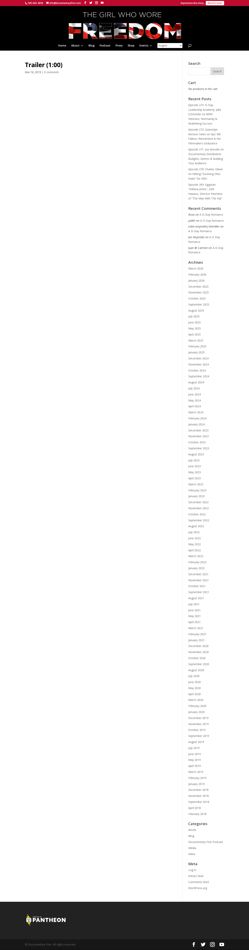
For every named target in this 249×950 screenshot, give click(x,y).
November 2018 (198, 796)
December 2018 (198, 790)
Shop (131, 45)
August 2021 (196, 598)
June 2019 (194, 754)
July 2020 (194, 676)
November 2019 (198, 724)
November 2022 (198, 508)
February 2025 (197, 346)
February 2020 (197, 706)
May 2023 (194, 472)
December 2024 (198, 358)
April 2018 (194, 808)
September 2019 (198, 736)
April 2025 (194, 334)
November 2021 (198, 580)
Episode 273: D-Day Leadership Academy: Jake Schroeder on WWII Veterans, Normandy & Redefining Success (204, 114)
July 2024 (194, 388)
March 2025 (195, 340)
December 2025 (198, 286)
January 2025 (196, 352)
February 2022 (197, 562)
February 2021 (197, 634)
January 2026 (196, 280)
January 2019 (196, 784)
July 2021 (194, 604)
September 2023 (198, 448)
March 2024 (195, 412)
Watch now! (215, 3)
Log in (192, 870)
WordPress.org (197, 888)
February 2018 (197, 814)
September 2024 (198, 376)
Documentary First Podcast (205, 842)
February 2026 (197, 274)
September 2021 (198, 592)
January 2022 (196, 568)
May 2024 (194, 400)
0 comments (51, 72)
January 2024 (196, 424)
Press (119, 45)
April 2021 (194, 622)
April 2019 (194, 766)
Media (192, 848)
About (75, 45)
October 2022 (197, 514)
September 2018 (198, 802)
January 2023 (196, 496)
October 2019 (197, 730)
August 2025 (196, 310)
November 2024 (198, 364)
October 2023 (197, 442)
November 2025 (198, 292)
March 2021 (195, 628)
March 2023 (195, 484)
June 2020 (194, 682)
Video (191, 854)
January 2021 (196, 640)
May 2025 (194, 328)
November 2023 (198, 436)
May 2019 (194, 760)
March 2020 (195, 700)
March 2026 (195, 268)
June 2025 (194, 322)
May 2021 (194, 616)
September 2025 (198, 304)
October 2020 (197, 658)
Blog (92, 45)
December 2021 (198, 574)
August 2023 (196, 454)
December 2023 (198, 430)
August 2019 (196, 742)
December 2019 (198, 718)
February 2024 (197, 418)
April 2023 (194, 478)
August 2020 (196, 670)
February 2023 (197, 490)
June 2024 (194, 394)
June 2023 (194, 466)
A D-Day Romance (211, 214)
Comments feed (198, 882)
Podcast (105, 45)
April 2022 (194, 550)
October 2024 (197, 370)
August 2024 (196, 382)
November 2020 (198, 652)
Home (62, 45)
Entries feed (195, 876)
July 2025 (194, 316)
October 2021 (197, 586)
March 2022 (195, 556)
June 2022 (194, 538)
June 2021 (194, 610)
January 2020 (196, 712)
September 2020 (198, 664)
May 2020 (194, 688)
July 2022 (194, 532)
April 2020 (194, 694)
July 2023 (194, 460)
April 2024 (194, 406)
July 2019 (194, 748)
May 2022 (194, 544)
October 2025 (197, 298)
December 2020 (198, 646)
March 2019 (195, 772)
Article (192, 830)
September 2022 (198, 520)
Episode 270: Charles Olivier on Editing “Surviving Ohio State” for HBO (205, 173)
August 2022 (196, 526)
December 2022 (198, 502)
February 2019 (197, 778)
